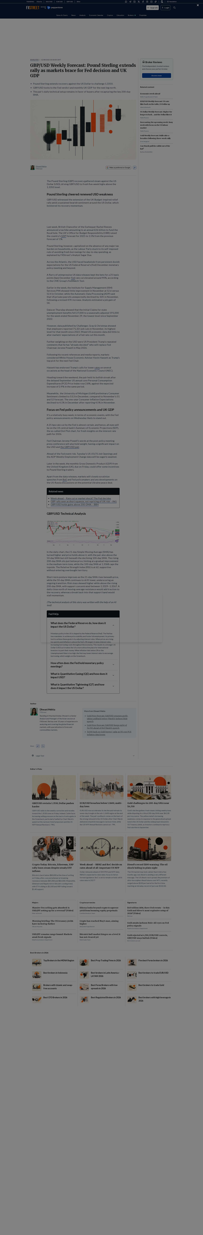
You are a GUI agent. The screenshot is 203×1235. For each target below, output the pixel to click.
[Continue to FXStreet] (197, 5)
